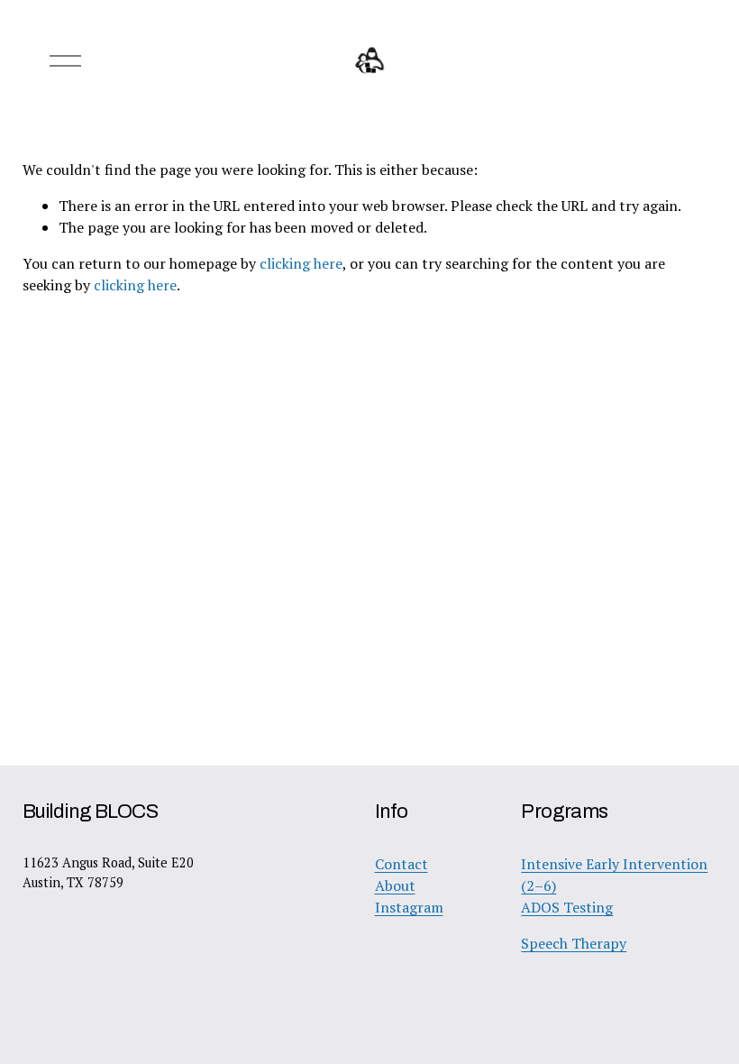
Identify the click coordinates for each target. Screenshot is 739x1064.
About (395, 885)
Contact (401, 864)
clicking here (301, 263)
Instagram (409, 907)
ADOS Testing (567, 907)
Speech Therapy (573, 943)
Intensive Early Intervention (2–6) (614, 874)
